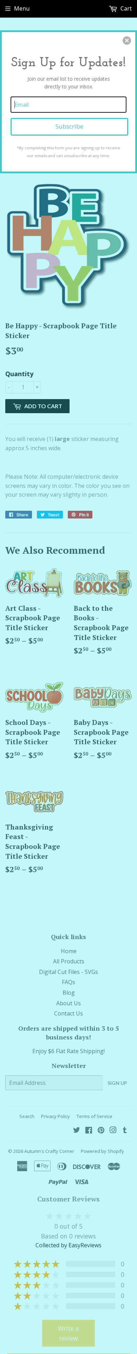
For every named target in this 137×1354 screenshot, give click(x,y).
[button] (127, 40)
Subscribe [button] (69, 126)
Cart (125, 8)
